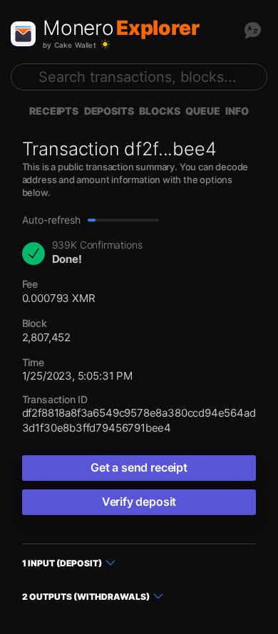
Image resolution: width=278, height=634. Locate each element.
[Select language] (252, 30)
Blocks (159, 111)
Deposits (109, 111)
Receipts (53, 111)
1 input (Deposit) (62, 563)
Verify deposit (139, 501)
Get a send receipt (139, 467)
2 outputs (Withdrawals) (86, 596)
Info (236, 111)
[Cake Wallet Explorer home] (23, 33)
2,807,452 (46, 337)
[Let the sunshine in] (105, 44)
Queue (202, 111)
